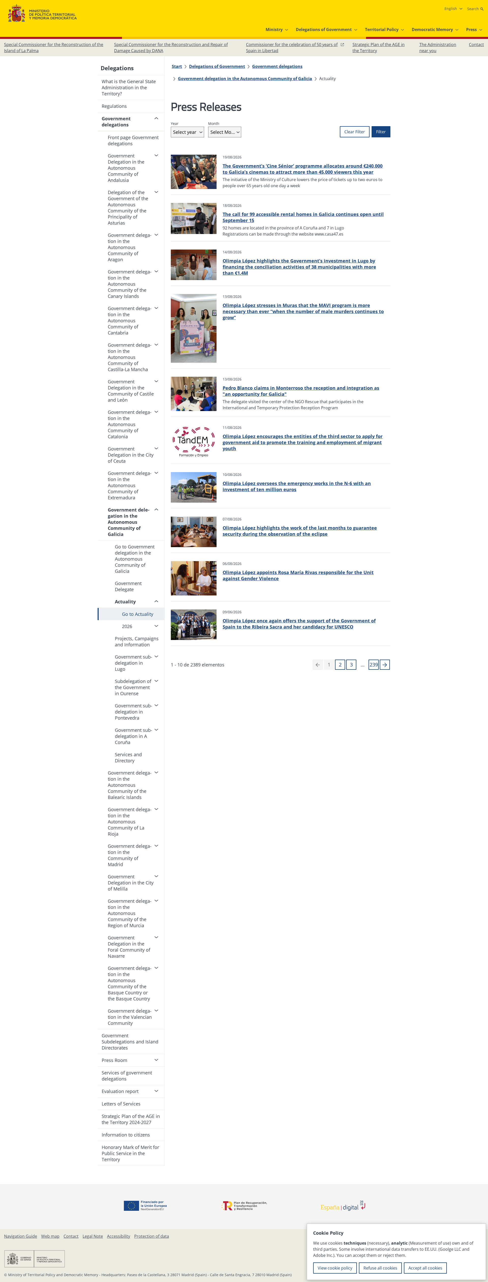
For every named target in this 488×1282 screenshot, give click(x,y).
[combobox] (187, 132)
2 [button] (340, 664)
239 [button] (374, 664)
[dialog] (396, 1251)
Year (174, 123)
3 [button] (351, 664)
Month (213, 123)
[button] (385, 665)
